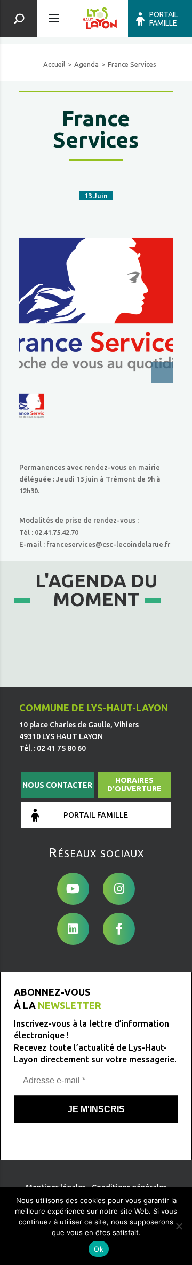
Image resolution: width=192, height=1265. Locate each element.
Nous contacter (57, 785)
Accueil (54, 64)
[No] (178, 1226)
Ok (98, 1249)
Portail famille (163, 18)
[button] (31, 406)
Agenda (86, 64)
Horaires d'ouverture (134, 784)
